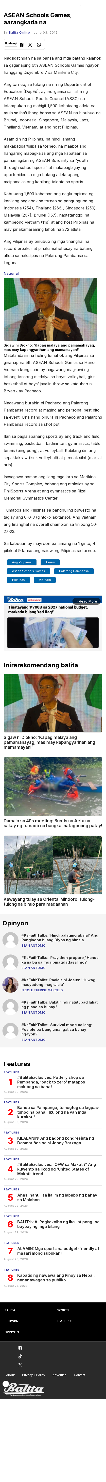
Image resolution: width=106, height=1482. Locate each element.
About (10, 1375)
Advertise (60, 1375)
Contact (79, 1375)
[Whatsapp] (39, 45)
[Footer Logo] (23, 1388)
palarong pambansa (74, 571)
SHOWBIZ (11, 1321)
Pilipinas (18, 580)
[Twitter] (30, 45)
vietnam (45, 580)
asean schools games (28, 571)
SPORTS (63, 1310)
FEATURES (64, 1321)
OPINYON (11, 1332)
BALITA (9, 1310)
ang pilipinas (22, 562)
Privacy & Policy (33, 1375)
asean (50, 562)
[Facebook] (21, 45)
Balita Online (19, 32)
